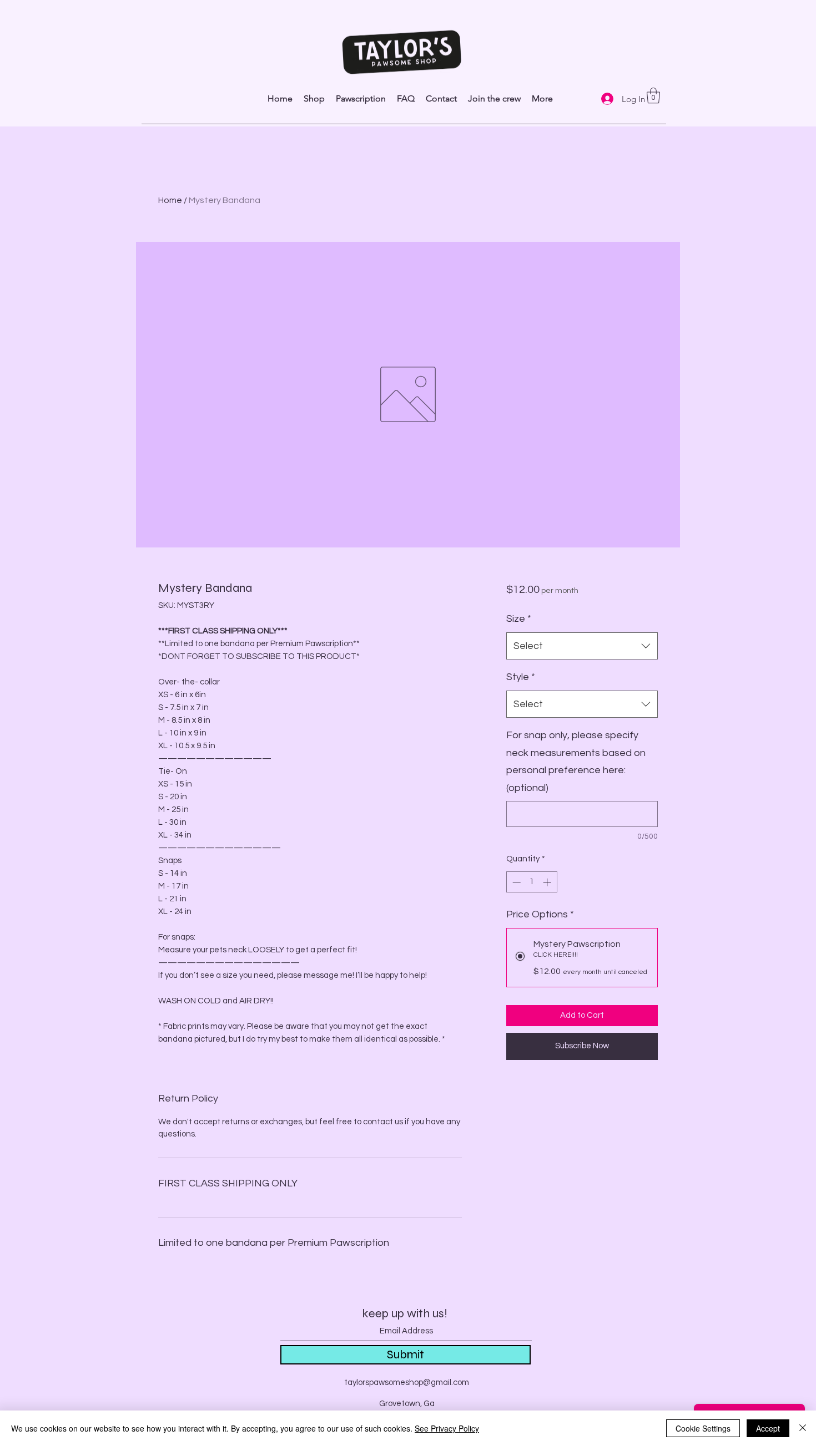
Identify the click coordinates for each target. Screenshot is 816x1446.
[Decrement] (515, 882)
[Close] (802, 1428)
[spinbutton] (531, 882)
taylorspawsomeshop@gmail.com (406, 1382)
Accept (768, 1428)
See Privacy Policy (447, 1428)
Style (520, 677)
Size (518, 618)
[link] (653, 96)
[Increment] (548, 882)
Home (170, 200)
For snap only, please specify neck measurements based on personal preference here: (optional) (576, 761)
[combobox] (582, 646)
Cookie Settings (703, 1428)
